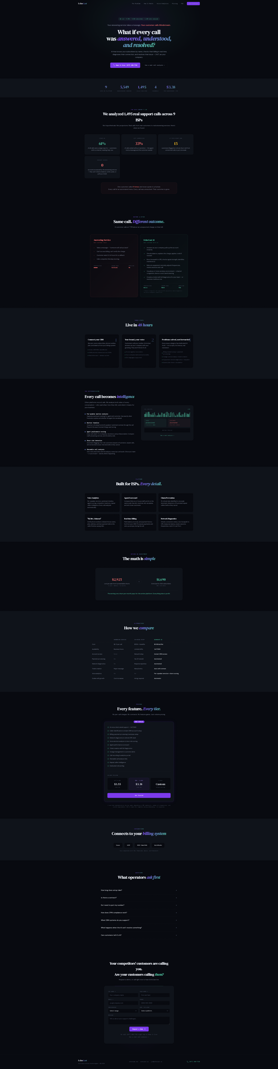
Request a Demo (137, 1029)
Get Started (193, 3)
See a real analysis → (167, 435)
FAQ (182, 3)
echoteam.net (133, 1061)
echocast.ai (144, 1061)
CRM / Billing (144, 1007)
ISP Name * (112, 991)
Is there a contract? (109, 898)
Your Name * (144, 991)
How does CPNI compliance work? (114, 913)
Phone (141, 999)
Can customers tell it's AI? (111, 935)
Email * (110, 999)
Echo (82, 3)
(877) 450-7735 (194, 1062)
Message (110, 1015)
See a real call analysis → (155, 65)
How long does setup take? (111, 890)
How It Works (148, 3)
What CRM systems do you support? (115, 920)
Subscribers (112, 1007)
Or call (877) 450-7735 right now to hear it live (139, 1034)
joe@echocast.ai (156, 1061)
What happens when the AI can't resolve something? (121, 928)
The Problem (136, 3)
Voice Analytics (163, 3)
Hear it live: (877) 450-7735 (126, 65)
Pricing (175, 3)
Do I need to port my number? (112, 905)
